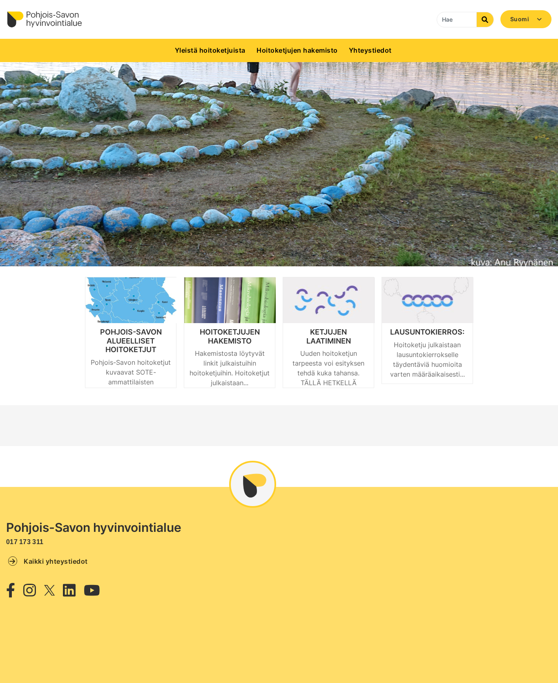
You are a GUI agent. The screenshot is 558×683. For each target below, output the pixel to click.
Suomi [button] (520, 19)
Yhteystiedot (370, 50)
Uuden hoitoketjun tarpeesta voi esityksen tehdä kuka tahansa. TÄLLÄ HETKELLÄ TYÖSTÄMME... (328, 373)
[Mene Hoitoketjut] (44, 19)
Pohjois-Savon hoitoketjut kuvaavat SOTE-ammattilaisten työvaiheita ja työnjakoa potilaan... (131, 382)
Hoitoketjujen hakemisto (297, 50)
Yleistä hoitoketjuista (210, 50)
